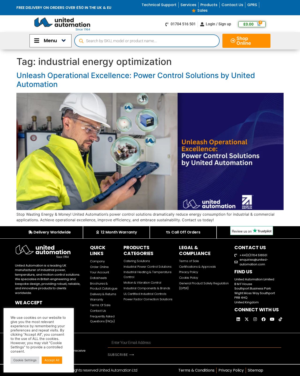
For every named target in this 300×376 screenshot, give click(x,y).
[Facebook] (264, 319)
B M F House (243, 284)
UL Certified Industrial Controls (145, 294)
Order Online (99, 267)
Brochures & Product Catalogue (103, 286)
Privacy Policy (188, 272)
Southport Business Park (252, 288)
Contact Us (98, 310)
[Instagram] (255, 319)
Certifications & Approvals (197, 266)
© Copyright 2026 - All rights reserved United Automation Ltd (85, 370)
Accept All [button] (52, 360)
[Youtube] (272, 319)
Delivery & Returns (103, 294)
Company (97, 261)
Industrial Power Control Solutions (147, 266)
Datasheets (98, 278)
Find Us (243, 271)
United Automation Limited (254, 279)
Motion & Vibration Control (142, 282)
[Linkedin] (238, 319)
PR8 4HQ (241, 297)
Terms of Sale (189, 261)
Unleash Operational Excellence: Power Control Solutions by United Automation (135, 80)
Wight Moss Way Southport (254, 293)
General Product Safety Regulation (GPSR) (204, 285)
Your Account (99, 272)
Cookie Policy (188, 277)
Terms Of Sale (100, 305)
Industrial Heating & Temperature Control (147, 274)
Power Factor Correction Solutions (148, 299)
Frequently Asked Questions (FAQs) (102, 318)
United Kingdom (246, 302)
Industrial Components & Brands (147, 288)
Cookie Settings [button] (25, 360)
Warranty (96, 299)
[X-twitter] (247, 319)
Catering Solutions (137, 261)
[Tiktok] (281, 319)
